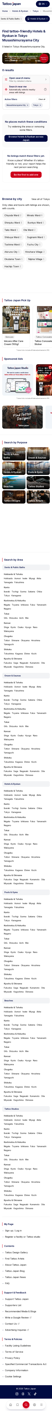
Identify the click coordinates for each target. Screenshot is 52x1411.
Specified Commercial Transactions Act (25, 1364)
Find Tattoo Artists (14, 1258)
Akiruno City (12, 251)
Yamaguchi (9, 644)
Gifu (5, 618)
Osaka (20, 627)
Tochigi (15, 591)
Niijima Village (36, 259)
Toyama (15, 605)
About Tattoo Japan (15, 1264)
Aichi (21, 618)
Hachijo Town (12, 266)
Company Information (16, 1370)
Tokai (6, 614)
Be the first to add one (26, 174)
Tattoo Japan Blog (15, 1271)
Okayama (25, 640)
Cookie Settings (13, 1376)
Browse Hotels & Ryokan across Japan (26, 138)
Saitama (31, 591)
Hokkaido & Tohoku (13, 574)
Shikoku (8, 649)
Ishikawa (25, 605)
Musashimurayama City (18, 105)
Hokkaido (8, 578)
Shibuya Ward (12, 237)
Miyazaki (8, 667)
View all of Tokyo (40, 199)
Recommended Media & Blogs (20, 1311)
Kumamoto (35, 663)
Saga (15, 663)
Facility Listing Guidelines (18, 1345)
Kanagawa (16, 595)
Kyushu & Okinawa (13, 658)
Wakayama (9, 631)
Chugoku (8, 636)
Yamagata (8, 582)
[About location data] (45, 89)
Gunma (23, 591)
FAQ (7, 1283)
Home (5, 11)
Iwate (24, 578)
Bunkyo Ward (36, 222)
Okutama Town (13, 259)
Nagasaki (24, 663)
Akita (39, 578)
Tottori (7, 640)
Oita (43, 663)
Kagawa (19, 653)
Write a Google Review (17, 1318)
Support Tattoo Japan (17, 1299)
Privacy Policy (12, 1358)
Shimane (15, 640)
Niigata (7, 605)
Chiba (39, 591)
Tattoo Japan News (15, 1277)
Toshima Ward (13, 244)
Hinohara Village (35, 251)
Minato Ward (34, 215)
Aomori (17, 578)
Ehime (27, 653)
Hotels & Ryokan (20, 11)
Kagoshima (19, 667)
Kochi (33, 653)
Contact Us (12, 1324)
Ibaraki (7, 591)
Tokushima (9, 653)
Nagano (7, 609)
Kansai (7, 623)
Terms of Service (14, 1351)
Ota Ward (29, 230)
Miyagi (32, 578)
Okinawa (29, 667)
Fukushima (19, 582)
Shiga (6, 627)
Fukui (32, 605)
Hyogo (28, 627)
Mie (27, 618)
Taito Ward (11, 230)
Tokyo (36, 11)
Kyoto (13, 627)
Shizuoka (13, 618)
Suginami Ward (36, 237)
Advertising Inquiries (15, 1331)
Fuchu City (33, 244)
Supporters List (13, 1305)
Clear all (42, 99)
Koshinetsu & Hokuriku (15, 600)
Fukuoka (8, 663)
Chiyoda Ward (12, 215)
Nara (35, 627)
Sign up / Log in (13, 1230)
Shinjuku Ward (13, 222)
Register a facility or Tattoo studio (22, 1236)
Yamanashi (41, 605)
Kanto (7, 587)
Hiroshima (35, 640)
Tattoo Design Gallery (16, 1252)
